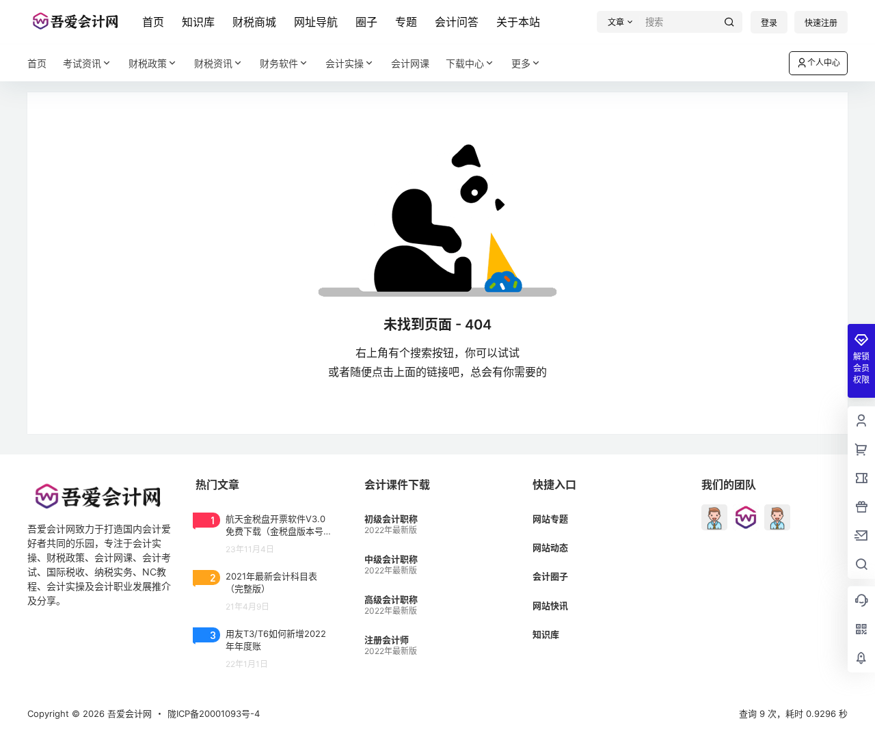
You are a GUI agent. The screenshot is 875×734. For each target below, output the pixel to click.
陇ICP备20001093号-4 (213, 713)
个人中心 (823, 62)
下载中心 (465, 63)
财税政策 (148, 63)
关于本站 (518, 22)
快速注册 (821, 23)
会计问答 (457, 22)
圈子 (366, 22)
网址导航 (316, 22)
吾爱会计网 (128, 713)
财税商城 (254, 22)
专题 (406, 22)
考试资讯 (82, 63)
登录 (769, 23)
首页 (153, 22)
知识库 (198, 22)
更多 (520, 63)
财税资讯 (213, 63)
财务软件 (279, 63)
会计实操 (344, 63)
